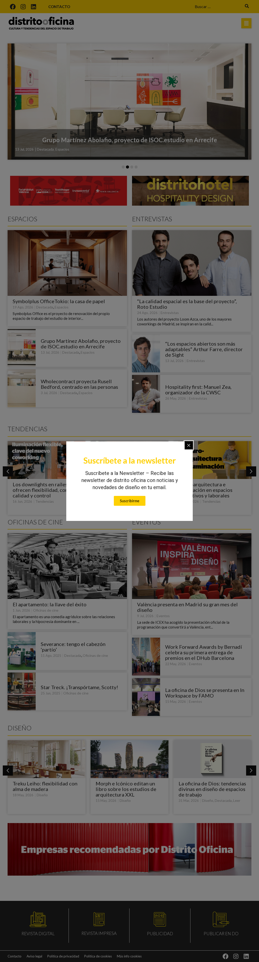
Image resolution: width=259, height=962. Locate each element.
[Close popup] (189, 445)
